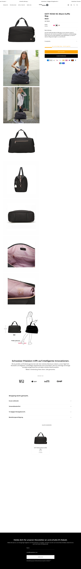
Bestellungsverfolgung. (16, 417)
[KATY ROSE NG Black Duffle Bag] (40, 438)
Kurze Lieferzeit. (14, 401)
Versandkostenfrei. (15, 406)
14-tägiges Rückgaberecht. (17, 412)
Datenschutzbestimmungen (40, 561)
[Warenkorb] (77, 5)
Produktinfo (47, 41)
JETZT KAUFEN (61, 52)
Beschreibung (48, 30)
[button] (5, 5)
